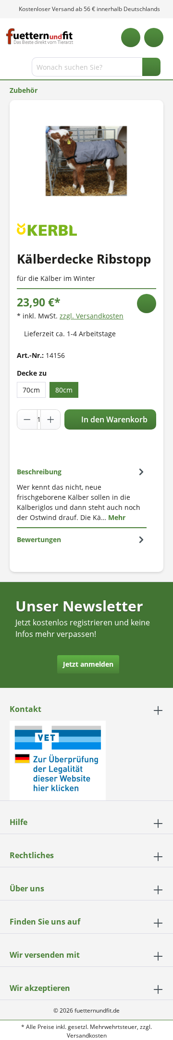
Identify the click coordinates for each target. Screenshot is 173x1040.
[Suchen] (151, 66)
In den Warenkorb (113, 419)
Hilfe (18, 822)
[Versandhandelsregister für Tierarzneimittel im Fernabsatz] (58, 759)
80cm (64, 389)
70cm (31, 389)
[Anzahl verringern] (27, 419)
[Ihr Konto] (153, 37)
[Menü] (8, 68)
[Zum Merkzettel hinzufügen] (146, 303)
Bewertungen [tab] (39, 539)
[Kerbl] (47, 228)
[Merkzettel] (130, 37)
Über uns (27, 888)
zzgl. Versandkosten (92, 315)
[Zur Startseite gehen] (40, 36)
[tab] (82, 494)
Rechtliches (32, 855)
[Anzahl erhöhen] (50, 419)
